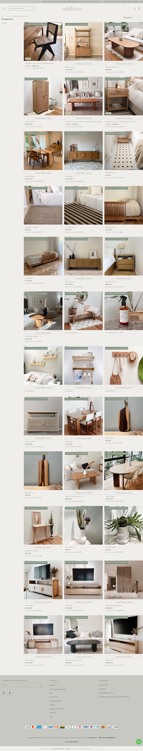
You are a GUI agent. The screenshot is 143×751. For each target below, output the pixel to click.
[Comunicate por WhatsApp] (138, 741)
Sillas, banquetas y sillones (57, 689)
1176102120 (102, 689)
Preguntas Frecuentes (56, 709)
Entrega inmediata (55, 701)
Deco (51, 693)
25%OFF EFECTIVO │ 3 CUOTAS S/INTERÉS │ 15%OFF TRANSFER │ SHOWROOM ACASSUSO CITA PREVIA (29, 1)
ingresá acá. (93, 737)
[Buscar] (34, 8)
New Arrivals (53, 697)
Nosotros (52, 705)
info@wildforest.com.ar (106, 693)
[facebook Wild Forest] (10, 693)
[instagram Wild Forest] (4, 693)
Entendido (98, 748)
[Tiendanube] (72, 742)
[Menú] (4, 9)
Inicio (3, 16)
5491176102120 (103, 685)
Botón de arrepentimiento (107, 737)
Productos (9, 16)
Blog (50, 716)
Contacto (52, 712)
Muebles (4, 23)
